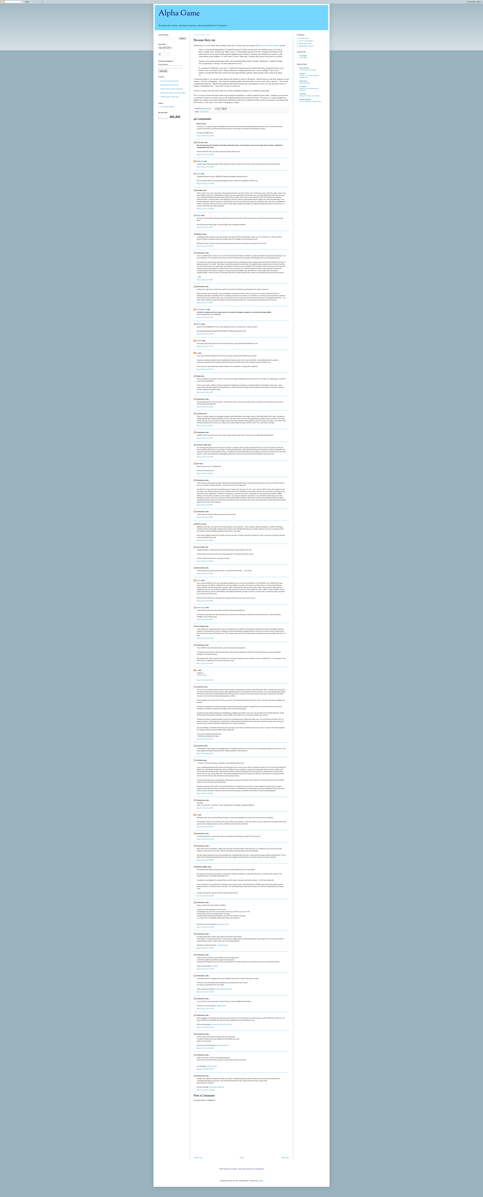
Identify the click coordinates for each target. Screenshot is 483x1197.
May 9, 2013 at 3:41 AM (205, 663)
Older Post (285, 1158)
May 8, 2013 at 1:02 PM (205, 227)
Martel (198, 215)
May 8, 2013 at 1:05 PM (205, 246)
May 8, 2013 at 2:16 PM (205, 334)
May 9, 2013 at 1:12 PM (205, 808)
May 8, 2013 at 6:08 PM (205, 517)
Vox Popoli (303, 56)
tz (196, 353)
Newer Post (198, 1158)
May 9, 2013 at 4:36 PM (205, 827)
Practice (206, 111)
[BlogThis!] (218, 108)
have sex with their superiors (268, 45)
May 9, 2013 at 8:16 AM (205, 753)
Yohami (199, 341)
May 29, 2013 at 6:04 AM (205, 1069)
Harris (198, 580)
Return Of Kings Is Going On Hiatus (310, 101)
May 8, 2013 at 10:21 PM (205, 638)
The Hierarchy (303, 38)
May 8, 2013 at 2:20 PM (205, 369)
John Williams (201, 309)
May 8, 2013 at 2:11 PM (205, 317)
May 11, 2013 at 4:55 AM (205, 860)
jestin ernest (200, 607)
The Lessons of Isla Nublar (307, 70)
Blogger (260, 1181)
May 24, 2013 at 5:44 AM (205, 1009)
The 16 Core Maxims (306, 41)
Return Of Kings (305, 99)
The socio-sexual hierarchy (169, 81)
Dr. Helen (302, 87)
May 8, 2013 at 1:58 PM (205, 303)
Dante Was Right (304, 83)
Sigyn (198, 174)
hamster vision (202, 675)
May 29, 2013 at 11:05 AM (205, 1090)
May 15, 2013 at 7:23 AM (205, 948)
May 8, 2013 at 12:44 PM (205, 183)
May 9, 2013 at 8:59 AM (205, 793)
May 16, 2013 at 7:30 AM (205, 992)
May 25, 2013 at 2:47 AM (205, 1027)
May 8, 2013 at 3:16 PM (205, 425)
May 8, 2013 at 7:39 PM (205, 561)
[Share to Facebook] (223, 108)
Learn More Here (223, 924)
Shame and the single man (169, 97)
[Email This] (216, 108)
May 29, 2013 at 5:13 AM (205, 1048)
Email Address (163, 64)
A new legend (303, 57)
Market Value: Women (306, 46)
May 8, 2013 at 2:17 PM (205, 346)
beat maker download (216, 1087)
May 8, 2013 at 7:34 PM (205, 540)
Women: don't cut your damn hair (171, 89)
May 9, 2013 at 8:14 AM (205, 739)
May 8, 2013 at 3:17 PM (205, 438)
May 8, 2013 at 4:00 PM (205, 473)
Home (242, 1158)
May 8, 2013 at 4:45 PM (205, 505)
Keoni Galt (303, 81)
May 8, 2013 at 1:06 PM (205, 280)
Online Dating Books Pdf (223, 989)
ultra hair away (212, 1066)
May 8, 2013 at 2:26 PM (205, 392)
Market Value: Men (305, 43)
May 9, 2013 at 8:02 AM (205, 680)
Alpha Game (179, 13)
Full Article (214, 966)
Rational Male (304, 68)
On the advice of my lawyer (169, 85)
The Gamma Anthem (167, 107)
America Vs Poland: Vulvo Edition (309, 96)
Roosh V (302, 74)
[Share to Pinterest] (226, 108)
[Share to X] (221, 108)
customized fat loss (222, 1045)
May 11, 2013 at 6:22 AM (205, 896)
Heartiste (302, 94)
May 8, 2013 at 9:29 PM (205, 619)
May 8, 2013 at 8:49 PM (205, 601)
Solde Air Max (221, 1006)
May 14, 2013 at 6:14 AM (205, 927)
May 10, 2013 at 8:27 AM (205, 839)
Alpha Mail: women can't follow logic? (173, 93)
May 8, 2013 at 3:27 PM (205, 457)
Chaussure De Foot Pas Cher (221, 1024)
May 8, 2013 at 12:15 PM (205, 167)
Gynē (201, 111)
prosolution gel (223, 945)
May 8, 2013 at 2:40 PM (205, 407)
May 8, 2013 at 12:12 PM (205, 136)
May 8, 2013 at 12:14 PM (205, 154)
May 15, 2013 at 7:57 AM (205, 969)
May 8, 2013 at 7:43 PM (205, 573)
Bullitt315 (199, 161)
